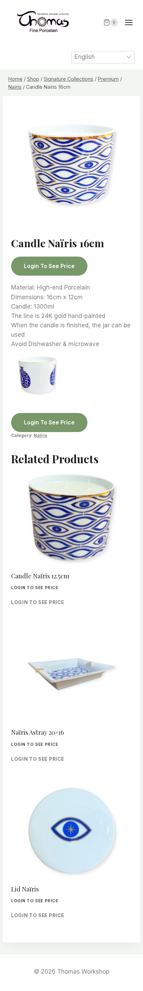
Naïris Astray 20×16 (37, 732)
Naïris (40, 435)
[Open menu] (132, 22)
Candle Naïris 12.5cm (40, 576)
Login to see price (49, 265)
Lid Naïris (25, 889)
